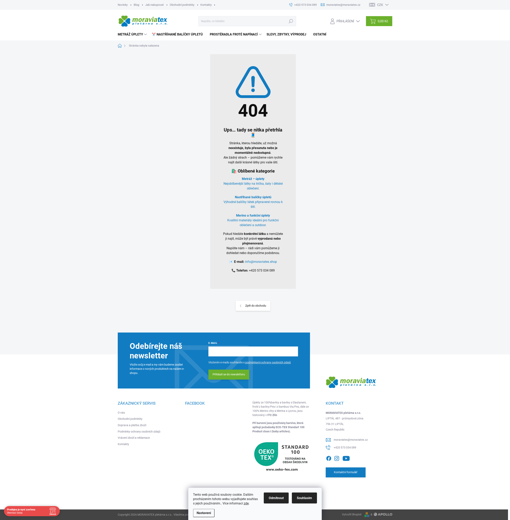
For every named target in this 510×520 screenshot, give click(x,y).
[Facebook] (329, 458)
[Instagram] (337, 458)
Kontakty (206, 4)
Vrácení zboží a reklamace (134, 437)
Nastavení (204, 513)
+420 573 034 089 (345, 447)
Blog (136, 4)
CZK (380, 5)
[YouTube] (346, 458)
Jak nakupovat (154, 4)
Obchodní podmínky (182, 4)
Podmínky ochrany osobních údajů (139, 431)
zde (246, 503)
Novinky (123, 4)
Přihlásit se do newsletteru (229, 374)
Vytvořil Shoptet (352, 514)
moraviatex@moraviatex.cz (351, 439)
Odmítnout (276, 498)
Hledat (291, 21)
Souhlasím (304, 498)
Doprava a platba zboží (132, 425)
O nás (121, 412)
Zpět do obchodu (255, 305)
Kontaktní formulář (345, 472)
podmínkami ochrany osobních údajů (268, 362)
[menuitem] (133, 34)
